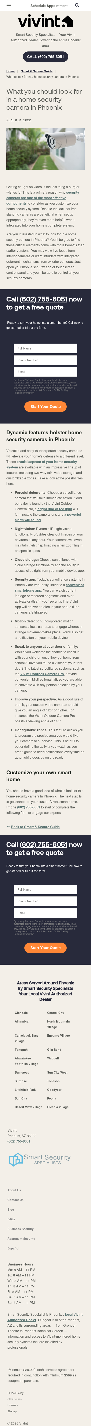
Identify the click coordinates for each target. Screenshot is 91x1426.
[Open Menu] (9, 5)
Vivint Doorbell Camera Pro (42, 673)
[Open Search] (77, 5)
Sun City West (57, 1072)
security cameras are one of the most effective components (42, 198)
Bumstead (22, 1072)
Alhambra (22, 1021)
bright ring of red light (54, 508)
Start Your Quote (45, 406)
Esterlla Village (58, 1107)
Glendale (21, 1012)
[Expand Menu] (45, 29)
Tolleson (53, 1081)
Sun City (21, 1098)
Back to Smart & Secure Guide (35, 826)
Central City (55, 1012)
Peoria (51, 1098)
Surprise (21, 1081)
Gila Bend (54, 1049)
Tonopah (21, 1049)
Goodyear (54, 1089)
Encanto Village (58, 1035)
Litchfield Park (25, 1089)
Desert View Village (28, 1107)
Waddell (53, 1058)
